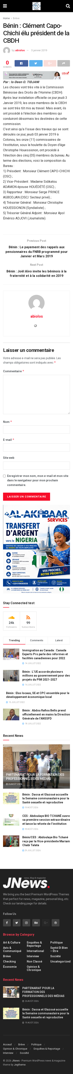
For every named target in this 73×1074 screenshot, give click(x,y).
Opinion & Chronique (34, 968)
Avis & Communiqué (12, 949)
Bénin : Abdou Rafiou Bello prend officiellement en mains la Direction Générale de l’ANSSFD (46, 714)
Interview (33, 956)
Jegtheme (20, 1064)
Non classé (34, 961)
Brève (16, 18)
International (35, 951)
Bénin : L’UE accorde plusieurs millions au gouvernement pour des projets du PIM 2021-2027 (46, 675)
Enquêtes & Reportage (34, 944)
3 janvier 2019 (39, 50)
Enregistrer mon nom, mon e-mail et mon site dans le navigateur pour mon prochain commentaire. (37, 480)
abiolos (20, 50)
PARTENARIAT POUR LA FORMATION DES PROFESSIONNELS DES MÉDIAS (35, 777)
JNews (16, 1060)
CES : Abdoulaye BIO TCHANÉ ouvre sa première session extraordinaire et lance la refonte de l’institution (46, 819)
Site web (8, 457)
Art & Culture (11, 942)
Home (6, 18)
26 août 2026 (15, 784)
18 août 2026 (31, 829)
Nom (7, 422)
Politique (56, 942)
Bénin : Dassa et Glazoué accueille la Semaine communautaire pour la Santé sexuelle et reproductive (45, 798)
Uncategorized (60, 961)
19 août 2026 (31, 807)
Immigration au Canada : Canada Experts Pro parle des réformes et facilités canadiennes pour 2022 (45, 654)
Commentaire (13, 371)
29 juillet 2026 (32, 850)
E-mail (8, 440)
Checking (9, 961)
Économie (10, 966)
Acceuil (7, 1044)
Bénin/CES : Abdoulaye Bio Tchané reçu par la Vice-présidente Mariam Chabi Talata (46, 841)
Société (55, 956)
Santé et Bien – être (59, 949)
